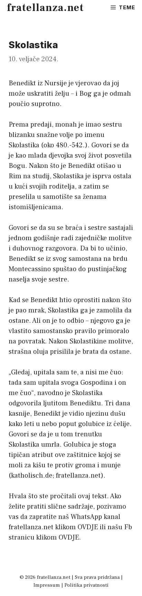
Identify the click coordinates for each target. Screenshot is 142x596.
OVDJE (88, 527)
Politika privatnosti (86, 585)
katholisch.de (31, 475)
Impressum (46, 585)
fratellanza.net (45, 7)
